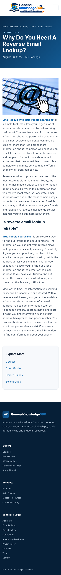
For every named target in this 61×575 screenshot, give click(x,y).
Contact (6, 557)
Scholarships (13, 381)
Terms (5, 553)
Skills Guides (9, 493)
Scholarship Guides (12, 465)
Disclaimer (7, 548)
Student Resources (12, 497)
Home (5, 26)
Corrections (8, 534)
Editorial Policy (10, 525)
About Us (7, 520)
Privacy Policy (9, 544)
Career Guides (14, 375)
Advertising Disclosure (13, 539)
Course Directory (11, 502)
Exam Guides (13, 368)
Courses (10, 361)
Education (7, 488)
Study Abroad (9, 470)
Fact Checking (9, 530)
